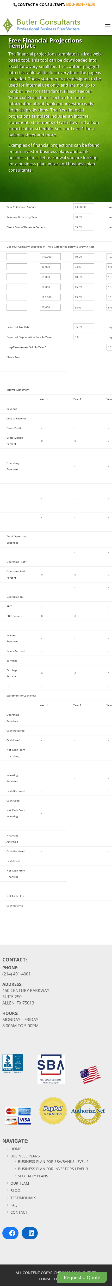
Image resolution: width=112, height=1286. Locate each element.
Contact (18, 1212)
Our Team (19, 1183)
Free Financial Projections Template (45, 42)
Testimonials (22, 1197)
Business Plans (24, 1156)
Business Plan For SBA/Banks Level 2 (53, 1161)
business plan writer (38, 164)
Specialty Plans (32, 1175)
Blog (14, 1190)
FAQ (13, 1205)
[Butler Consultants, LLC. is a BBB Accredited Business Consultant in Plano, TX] (12, 1071)
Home (15, 1148)
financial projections (37, 54)
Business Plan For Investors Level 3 (52, 1168)
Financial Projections (29, 97)
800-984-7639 (80, 4)
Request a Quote (82, 1277)
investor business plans (46, 151)
